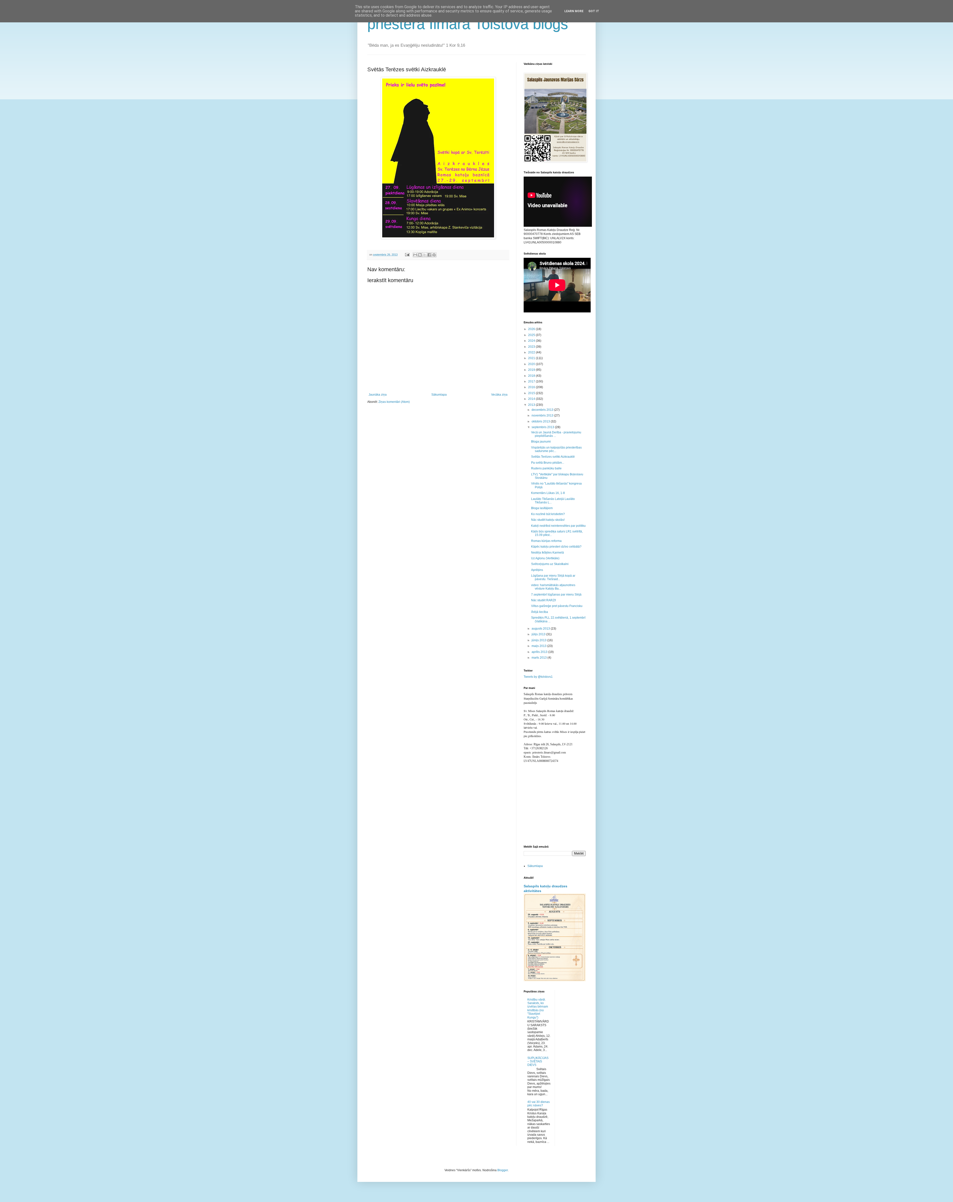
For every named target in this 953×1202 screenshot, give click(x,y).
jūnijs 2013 (539, 640)
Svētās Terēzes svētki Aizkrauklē (553, 456)
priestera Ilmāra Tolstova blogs (467, 24)
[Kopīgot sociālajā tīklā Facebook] (429, 254)
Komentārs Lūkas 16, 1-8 (548, 493)
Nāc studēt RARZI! (543, 600)
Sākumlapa (439, 394)
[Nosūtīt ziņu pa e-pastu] (407, 254)
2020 (532, 364)
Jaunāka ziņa (378, 394)
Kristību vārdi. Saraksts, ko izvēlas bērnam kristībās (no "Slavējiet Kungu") (537, 1008)
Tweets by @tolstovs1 (538, 676)
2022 (532, 352)
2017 (532, 381)
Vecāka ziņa (499, 394)
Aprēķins (537, 570)
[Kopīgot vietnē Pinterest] (434, 254)
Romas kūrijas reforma (546, 541)
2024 (532, 340)
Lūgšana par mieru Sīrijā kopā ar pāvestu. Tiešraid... (553, 577)
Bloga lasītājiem (542, 508)
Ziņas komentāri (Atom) (394, 402)
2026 (532, 329)
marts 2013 (539, 657)
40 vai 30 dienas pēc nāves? (538, 1103)
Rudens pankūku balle (546, 468)
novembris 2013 (543, 415)
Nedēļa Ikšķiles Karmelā (547, 552)
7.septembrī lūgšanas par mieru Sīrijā (556, 594)
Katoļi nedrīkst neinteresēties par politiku (558, 525)
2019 (532, 370)
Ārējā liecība (539, 612)
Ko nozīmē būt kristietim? (548, 514)
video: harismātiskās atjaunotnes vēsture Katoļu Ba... (553, 586)
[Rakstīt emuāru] (419, 254)
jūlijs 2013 (539, 634)
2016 (532, 387)
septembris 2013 (543, 427)
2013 (532, 405)
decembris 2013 (543, 410)
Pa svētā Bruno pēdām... (547, 462)
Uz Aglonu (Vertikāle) (545, 558)
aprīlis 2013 (540, 652)
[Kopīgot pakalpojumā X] (424, 254)
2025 (532, 335)
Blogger (502, 1170)
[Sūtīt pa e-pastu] (415, 254)
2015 (532, 393)
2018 (532, 375)
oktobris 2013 (541, 421)
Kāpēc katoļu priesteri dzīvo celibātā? (556, 546)
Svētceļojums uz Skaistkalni (550, 564)
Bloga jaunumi (541, 441)
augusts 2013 (541, 628)
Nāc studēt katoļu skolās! (548, 520)
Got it (593, 11)
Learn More (573, 11)
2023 (532, 346)
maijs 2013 (539, 646)
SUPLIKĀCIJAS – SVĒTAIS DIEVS (537, 1061)
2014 (532, 399)
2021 (532, 358)
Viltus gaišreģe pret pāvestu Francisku (556, 606)
